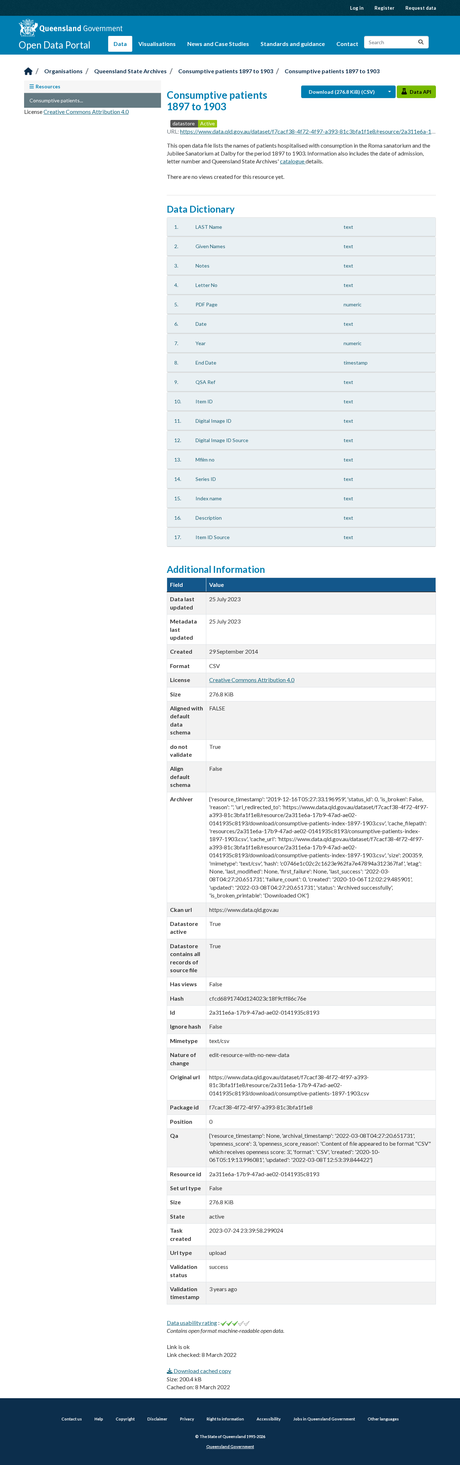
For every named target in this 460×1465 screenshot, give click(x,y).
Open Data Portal (55, 45)
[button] (387, 91)
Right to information (225, 1419)
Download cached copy (201, 1370)
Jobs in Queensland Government (324, 1419)
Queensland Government (230, 1446)
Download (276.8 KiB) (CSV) (342, 92)
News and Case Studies (218, 43)
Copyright (125, 1419)
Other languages (383, 1419)
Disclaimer (157, 1419)
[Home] (28, 71)
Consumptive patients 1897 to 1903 (225, 71)
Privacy (187, 1419)
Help (99, 1419)
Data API (420, 92)
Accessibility (269, 1419)
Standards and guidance (293, 43)
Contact (347, 43)
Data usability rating (192, 1322)
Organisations (63, 71)
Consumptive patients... (56, 100)
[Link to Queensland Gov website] (71, 28)
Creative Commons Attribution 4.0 (86, 111)
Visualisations (157, 43)
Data (120, 43)
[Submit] (421, 42)
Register (384, 8)
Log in (357, 8)
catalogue (292, 161)
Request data (420, 8)
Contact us (71, 1419)
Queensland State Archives (130, 71)
